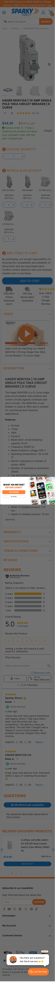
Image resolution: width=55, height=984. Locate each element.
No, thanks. (14, 496)
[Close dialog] (54, 478)
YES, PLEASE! (13, 492)
